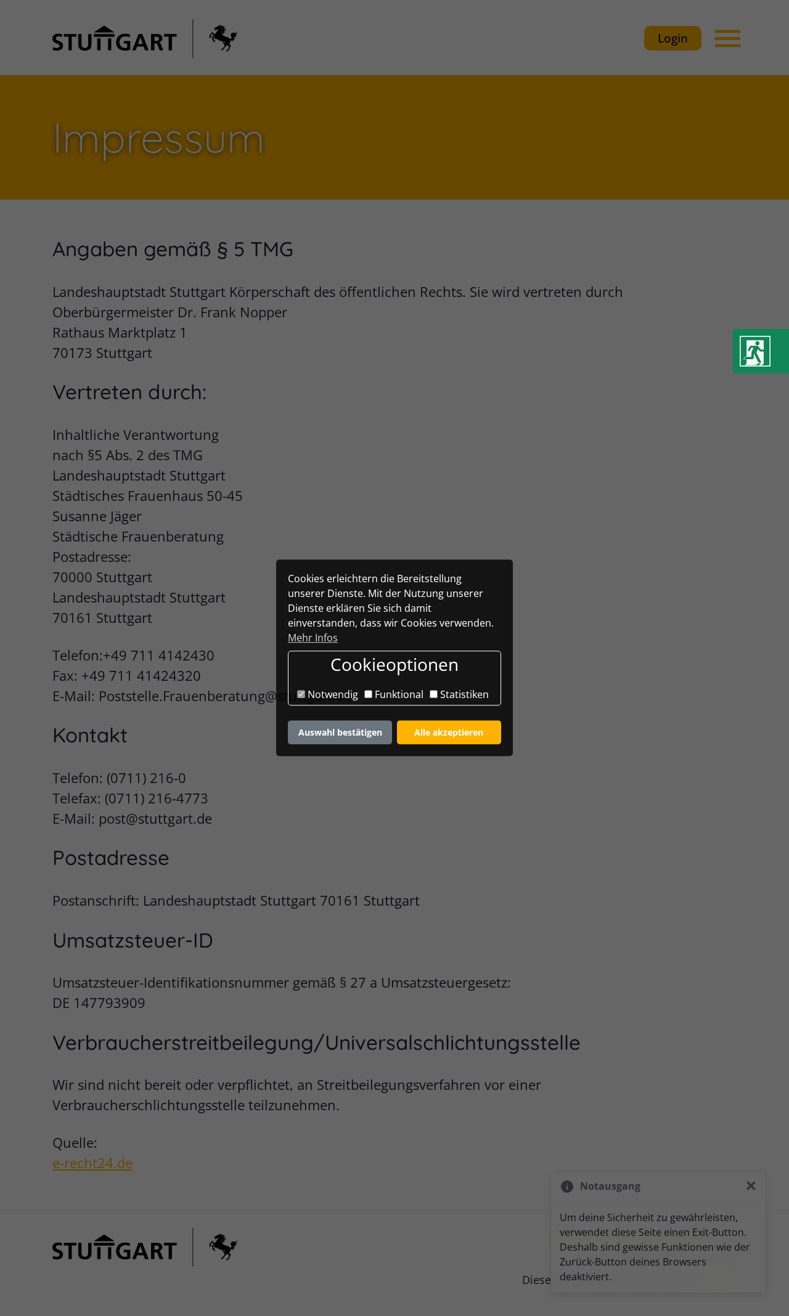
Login (673, 38)
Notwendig (331, 694)
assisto (718, 1279)
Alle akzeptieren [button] (448, 732)
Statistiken (463, 694)
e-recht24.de (92, 1162)
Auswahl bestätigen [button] (340, 732)
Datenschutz (704, 1236)
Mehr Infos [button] (313, 637)
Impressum (633, 1236)
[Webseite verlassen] (761, 351)
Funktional (397, 694)
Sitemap (573, 1236)
